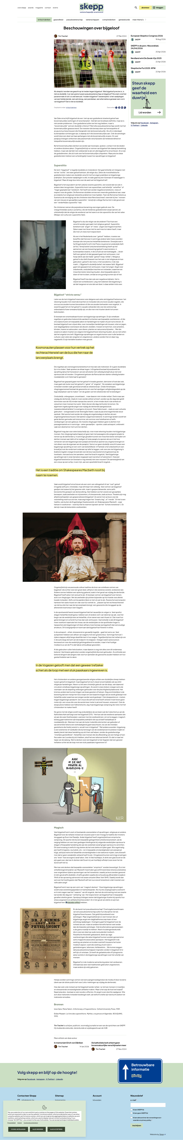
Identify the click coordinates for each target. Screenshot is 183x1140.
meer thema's (138, 20)
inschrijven (136, 1125)
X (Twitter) (135, 125)
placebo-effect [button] (73, 902)
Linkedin (144, 125)
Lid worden (145, 112)
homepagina (60, 1100)
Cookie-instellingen (18, 1129)
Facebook (144, 123)
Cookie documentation (31, 1123)
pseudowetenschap (74, 20)
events (55, 8)
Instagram (154, 123)
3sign (161, 1134)
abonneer (145, 7)
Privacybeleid (11, 1123)
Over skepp (22, 8)
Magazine (39, 8)
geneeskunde (124, 20)
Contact (48, 8)
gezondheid (58, 20)
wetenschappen (92, 20)
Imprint (19, 1123)
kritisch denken (44, 20)
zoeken (136, 8)
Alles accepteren (56, 1129)
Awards (31, 8)
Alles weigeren (38, 1129)
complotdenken (108, 20)
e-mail (133, 1100)
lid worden (97, 1100)
